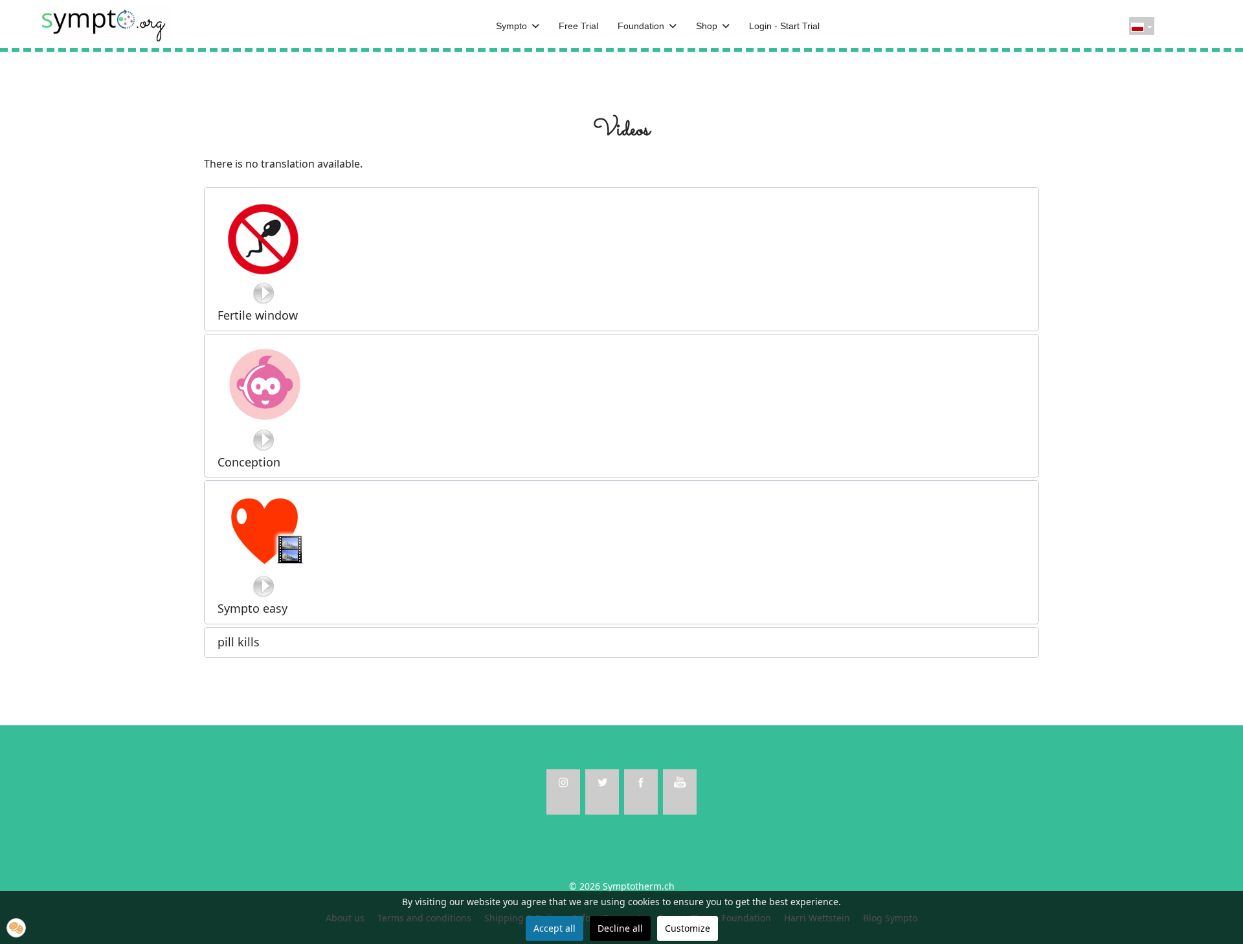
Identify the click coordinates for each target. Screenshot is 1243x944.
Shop (706, 26)
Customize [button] (687, 928)
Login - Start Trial (784, 26)
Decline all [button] (620, 928)
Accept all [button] (554, 928)
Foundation (641, 26)
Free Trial (578, 26)
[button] (621, 259)
